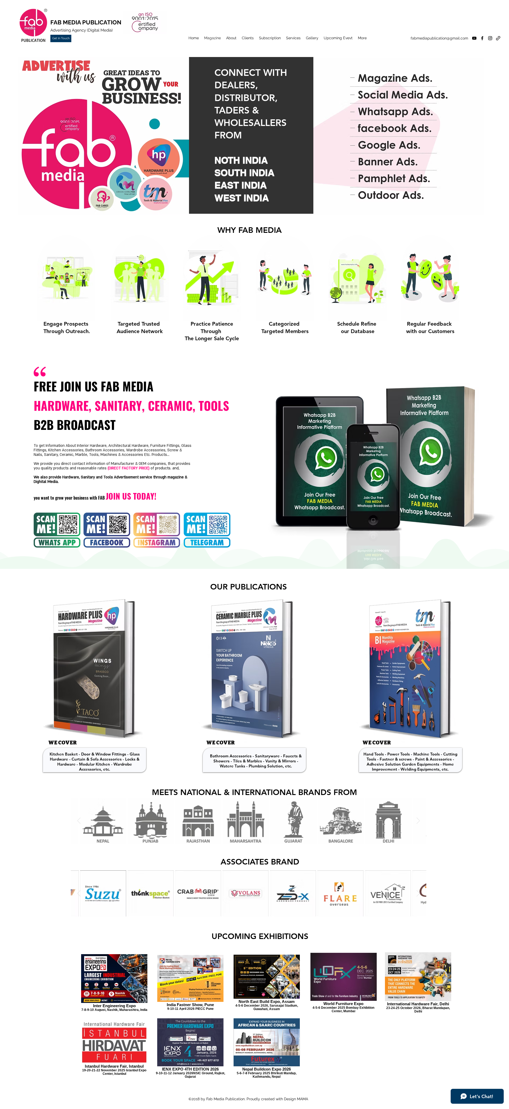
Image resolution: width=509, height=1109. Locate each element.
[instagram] (490, 38)
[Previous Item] (79, 820)
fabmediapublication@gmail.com (439, 38)
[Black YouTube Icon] (474, 38)
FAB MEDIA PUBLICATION (85, 22)
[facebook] (482, 38)
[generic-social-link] (498, 38)
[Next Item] (418, 820)
